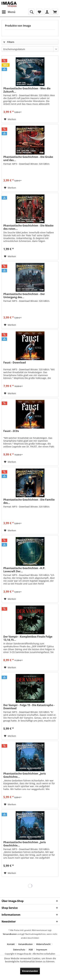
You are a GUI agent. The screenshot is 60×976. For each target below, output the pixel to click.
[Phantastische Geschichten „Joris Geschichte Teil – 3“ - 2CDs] (30, 757)
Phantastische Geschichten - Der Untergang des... (24, 295)
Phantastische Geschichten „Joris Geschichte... (24, 775)
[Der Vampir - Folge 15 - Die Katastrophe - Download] (30, 688)
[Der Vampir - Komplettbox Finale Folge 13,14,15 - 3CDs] (30, 620)
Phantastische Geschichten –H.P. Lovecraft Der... (24, 570)
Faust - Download (14, 362)
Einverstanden (30, 970)
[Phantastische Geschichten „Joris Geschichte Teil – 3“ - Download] (30, 825)
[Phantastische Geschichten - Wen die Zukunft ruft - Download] (30, 71)
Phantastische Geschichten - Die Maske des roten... (28, 227)
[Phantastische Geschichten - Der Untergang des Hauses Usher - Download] (30, 277)
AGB (31, 949)
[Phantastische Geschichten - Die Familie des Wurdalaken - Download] (30, 483)
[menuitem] (8, 12)
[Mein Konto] (47, 12)
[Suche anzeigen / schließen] (31, 12)
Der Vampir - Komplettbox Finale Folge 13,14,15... (27, 638)
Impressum (41, 949)
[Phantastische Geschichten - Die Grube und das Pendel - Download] (30, 140)
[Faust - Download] (30, 345)
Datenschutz (19, 949)
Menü (11, 12)
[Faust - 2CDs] (30, 414)
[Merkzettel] (39, 12)
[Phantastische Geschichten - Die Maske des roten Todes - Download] (30, 208)
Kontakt (11, 944)
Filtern (10, 41)
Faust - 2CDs (11, 431)
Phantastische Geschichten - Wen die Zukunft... (26, 90)
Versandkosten (10, 934)
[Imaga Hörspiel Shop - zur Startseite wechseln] (9, 4)
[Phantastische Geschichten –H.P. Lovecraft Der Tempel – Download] (30, 551)
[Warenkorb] (55, 12)
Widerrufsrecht (43, 944)
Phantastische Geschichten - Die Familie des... (29, 501)
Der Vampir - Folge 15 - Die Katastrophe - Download (28, 706)
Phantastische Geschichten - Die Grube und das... (28, 158)
